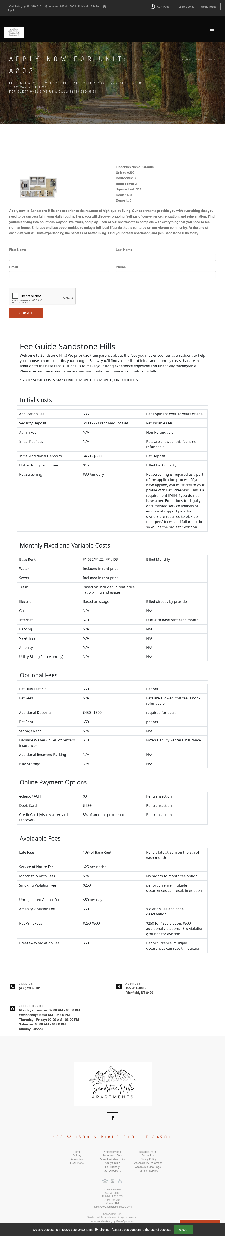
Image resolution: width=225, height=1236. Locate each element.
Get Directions (112, 1170)
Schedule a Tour (112, 1155)
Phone (121, 266)
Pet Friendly (112, 1167)
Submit (26, 313)
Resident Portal (148, 1151)
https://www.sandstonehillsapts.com (113, 1206)
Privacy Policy (148, 1159)
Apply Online (112, 1163)
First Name (17, 249)
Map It (10, 10)
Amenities (77, 1159)
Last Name (124, 249)
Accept (183, 1229)
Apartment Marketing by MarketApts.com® (112, 1221)
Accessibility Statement (148, 1163)
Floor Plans (77, 1163)
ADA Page (162, 6)
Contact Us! (112, 1203)
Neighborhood (112, 1151)
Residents (188, 6)
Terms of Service (148, 1170)
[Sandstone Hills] (113, 1083)
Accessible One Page (148, 1167)
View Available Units (112, 1159)
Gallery (77, 1155)
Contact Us (148, 1155)
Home (186, 59)
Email (13, 266)
